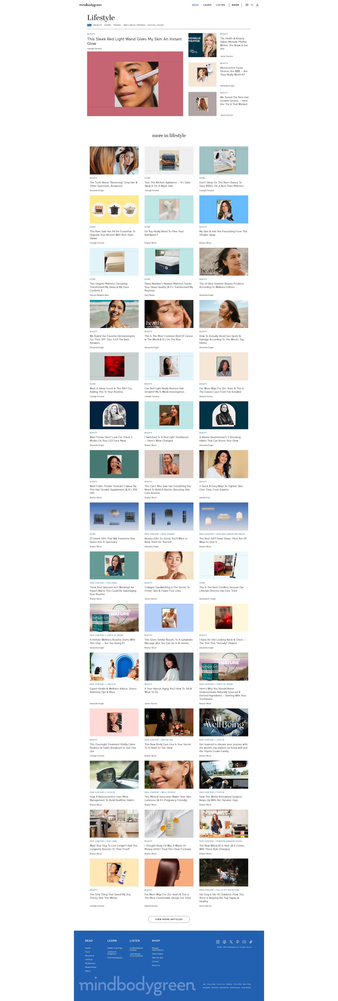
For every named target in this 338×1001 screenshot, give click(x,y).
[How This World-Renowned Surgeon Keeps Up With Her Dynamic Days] (223, 775)
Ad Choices (214, 987)
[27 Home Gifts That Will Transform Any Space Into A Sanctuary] (114, 516)
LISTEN (220, 5)
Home (107, 25)
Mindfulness (90, 963)
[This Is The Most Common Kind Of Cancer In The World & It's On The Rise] (169, 314)
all (89, 25)
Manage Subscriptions (158, 949)
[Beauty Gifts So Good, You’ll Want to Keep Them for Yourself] (169, 516)
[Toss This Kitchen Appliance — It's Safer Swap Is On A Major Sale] (169, 160)
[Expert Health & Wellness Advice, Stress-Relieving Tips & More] (114, 667)
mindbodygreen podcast (136, 949)
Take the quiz (157, 958)
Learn (112, 941)
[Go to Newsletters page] (246, 5)
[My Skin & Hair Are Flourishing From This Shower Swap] (223, 209)
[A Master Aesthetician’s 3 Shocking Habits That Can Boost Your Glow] (223, 415)
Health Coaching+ (115, 948)
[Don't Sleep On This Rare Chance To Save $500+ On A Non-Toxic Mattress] (223, 160)
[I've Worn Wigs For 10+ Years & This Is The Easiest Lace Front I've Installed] (223, 366)
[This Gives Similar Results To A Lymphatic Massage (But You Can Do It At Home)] (169, 618)
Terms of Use (221, 984)
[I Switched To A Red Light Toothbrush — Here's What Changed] (169, 415)
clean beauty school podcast (136, 955)
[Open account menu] (257, 5)
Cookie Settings (246, 987)
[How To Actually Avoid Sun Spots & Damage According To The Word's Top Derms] (223, 314)
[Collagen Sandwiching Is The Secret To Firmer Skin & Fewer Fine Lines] (169, 565)
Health (88, 948)
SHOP (235, 5)
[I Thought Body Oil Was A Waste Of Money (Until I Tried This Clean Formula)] (169, 824)
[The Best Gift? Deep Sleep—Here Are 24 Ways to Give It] (223, 516)
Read (89, 941)
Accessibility (206, 987)
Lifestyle (88, 960)
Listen (135, 941)
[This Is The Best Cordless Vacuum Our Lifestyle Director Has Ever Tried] (223, 565)
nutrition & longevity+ (111, 953)
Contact (155, 962)
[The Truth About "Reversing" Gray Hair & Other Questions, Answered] (114, 160)
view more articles (169, 919)
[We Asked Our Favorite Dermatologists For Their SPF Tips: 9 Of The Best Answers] (114, 314)
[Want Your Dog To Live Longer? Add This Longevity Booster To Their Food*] (114, 824)
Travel (117, 25)
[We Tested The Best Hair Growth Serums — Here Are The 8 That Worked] (203, 104)
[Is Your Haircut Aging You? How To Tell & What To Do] (169, 667)
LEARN (207, 5)
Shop (156, 941)
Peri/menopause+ (115, 958)
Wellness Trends (134, 25)
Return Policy (247, 984)
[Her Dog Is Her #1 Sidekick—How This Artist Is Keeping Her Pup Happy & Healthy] (223, 873)
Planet (87, 971)
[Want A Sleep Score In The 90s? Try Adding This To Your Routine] (114, 366)
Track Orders (157, 954)
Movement (89, 956)
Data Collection (224, 987)
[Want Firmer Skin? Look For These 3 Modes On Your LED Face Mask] (114, 415)
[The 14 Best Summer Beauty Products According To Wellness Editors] (223, 262)
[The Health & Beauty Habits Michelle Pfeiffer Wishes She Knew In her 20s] (203, 45)
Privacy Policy (238, 984)
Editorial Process (235, 987)
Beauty (97, 25)
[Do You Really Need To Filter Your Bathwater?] (169, 209)
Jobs (204, 984)
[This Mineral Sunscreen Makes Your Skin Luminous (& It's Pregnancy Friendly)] (169, 775)
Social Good (155, 25)
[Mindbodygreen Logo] (90, 5)
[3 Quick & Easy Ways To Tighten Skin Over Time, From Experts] (223, 464)
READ (195, 5)
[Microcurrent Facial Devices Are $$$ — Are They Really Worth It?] (203, 74)
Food (87, 952)
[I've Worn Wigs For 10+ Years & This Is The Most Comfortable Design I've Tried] (169, 873)
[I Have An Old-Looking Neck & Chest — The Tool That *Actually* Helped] (223, 618)
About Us (156, 965)
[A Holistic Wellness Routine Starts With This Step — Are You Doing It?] (114, 618)
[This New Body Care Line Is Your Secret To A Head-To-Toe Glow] (169, 722)
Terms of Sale (211, 984)
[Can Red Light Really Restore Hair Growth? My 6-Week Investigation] (169, 366)
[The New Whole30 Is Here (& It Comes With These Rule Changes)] (223, 824)
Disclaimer (229, 984)
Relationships (90, 967)
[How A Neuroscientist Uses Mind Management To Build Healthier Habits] (114, 775)
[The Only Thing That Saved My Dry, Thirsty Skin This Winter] (114, 873)
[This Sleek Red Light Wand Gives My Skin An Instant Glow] (135, 83)
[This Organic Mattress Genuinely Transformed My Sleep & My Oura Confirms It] (114, 262)
